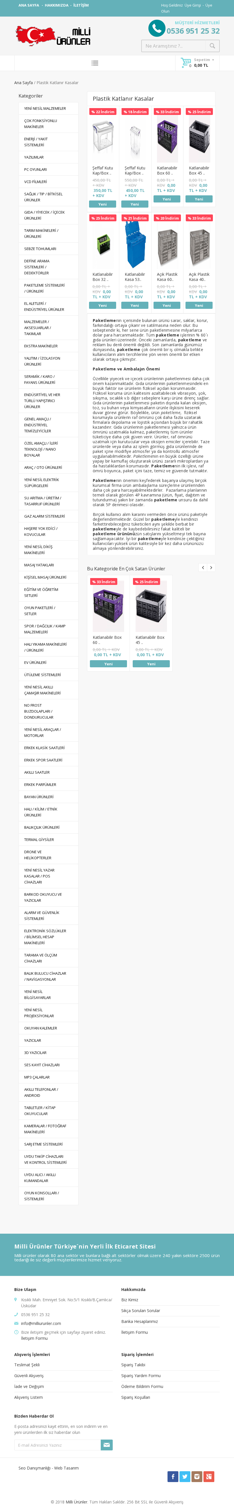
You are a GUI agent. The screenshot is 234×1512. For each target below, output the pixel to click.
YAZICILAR (32, 1040)
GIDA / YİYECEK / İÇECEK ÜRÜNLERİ (44, 215)
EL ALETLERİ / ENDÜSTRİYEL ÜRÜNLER (44, 306)
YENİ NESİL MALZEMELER (45, 108)
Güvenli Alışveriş (29, 1375)
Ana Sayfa (23, 82)
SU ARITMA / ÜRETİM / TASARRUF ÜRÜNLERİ (42, 500)
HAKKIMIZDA (56, 5)
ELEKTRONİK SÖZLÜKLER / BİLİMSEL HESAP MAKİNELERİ (45, 936)
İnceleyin (103, 126)
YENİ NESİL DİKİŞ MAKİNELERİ (38, 549)
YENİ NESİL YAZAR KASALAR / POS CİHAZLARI (39, 876)
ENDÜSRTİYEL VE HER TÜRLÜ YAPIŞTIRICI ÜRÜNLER (42, 400)
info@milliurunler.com (41, 1323)
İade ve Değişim (29, 1386)
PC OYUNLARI (35, 169)
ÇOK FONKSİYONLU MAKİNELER (40, 123)
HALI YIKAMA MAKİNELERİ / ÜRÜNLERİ (45, 647)
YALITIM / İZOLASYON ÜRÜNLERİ (42, 361)
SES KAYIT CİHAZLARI (42, 1064)
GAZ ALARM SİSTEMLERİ (44, 516)
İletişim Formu (34, 1338)
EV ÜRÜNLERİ (35, 662)
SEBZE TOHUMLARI (40, 248)
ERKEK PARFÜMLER (40, 784)
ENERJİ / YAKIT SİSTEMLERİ (36, 141)
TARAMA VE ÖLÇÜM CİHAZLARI (40, 958)
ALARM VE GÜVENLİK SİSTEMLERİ (41, 915)
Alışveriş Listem (28, 1397)
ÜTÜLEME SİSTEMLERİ (42, 674)
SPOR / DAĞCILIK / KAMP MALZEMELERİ (45, 629)
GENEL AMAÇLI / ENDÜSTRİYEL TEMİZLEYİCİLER (37, 424)
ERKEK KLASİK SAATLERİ (44, 747)
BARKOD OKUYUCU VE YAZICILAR (43, 897)
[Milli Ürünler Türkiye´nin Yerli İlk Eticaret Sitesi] (52, 36)
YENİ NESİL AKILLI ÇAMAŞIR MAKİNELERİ (42, 690)
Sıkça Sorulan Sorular (140, 1310)
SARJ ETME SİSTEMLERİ (43, 1144)
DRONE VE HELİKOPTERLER (37, 854)
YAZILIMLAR (34, 157)
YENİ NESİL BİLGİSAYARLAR (37, 994)
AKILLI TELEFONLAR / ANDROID (41, 1092)
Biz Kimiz (129, 1299)
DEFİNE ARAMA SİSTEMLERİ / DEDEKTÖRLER (36, 266)
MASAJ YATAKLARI (39, 564)
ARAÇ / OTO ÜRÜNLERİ (43, 467)
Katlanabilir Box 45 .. (199, 170)
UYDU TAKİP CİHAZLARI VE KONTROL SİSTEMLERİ (45, 1159)
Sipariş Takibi (133, 1364)
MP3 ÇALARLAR (37, 1077)
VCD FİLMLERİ (35, 181)
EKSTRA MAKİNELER (41, 345)
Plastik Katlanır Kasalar (123, 98)
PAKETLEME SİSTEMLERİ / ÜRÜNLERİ (44, 288)
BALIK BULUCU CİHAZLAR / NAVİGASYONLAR (45, 976)
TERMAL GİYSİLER (39, 839)
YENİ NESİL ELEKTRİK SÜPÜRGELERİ (41, 482)
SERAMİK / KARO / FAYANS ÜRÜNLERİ (39, 379)
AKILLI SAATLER (37, 772)
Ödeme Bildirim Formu (142, 1386)
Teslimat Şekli (27, 1364)
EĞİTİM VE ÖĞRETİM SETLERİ (41, 592)
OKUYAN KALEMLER (40, 1028)
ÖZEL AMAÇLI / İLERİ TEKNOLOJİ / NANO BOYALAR (41, 449)
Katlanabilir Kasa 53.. (135, 276)
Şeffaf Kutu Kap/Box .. (102, 170)
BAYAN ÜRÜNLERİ (39, 796)
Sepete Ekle (102, 141)
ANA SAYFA (29, 5)
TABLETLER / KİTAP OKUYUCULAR (40, 1110)
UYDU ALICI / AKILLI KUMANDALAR (40, 1177)
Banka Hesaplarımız (139, 1321)
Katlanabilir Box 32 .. (102, 276)
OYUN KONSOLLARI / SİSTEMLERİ (41, 1195)
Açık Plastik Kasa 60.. (167, 276)
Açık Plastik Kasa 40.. (199, 276)
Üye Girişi (193, 5)
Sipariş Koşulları (135, 1397)
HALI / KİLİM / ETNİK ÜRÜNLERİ (40, 812)
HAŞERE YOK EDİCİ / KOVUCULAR (41, 531)
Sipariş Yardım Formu (141, 1375)
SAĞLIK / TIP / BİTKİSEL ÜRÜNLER (43, 196)
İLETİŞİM (81, 5)
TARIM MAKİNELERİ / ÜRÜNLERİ (41, 233)
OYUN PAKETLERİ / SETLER (39, 610)
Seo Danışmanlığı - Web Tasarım (49, 1468)
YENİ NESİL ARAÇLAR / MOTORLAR (42, 732)
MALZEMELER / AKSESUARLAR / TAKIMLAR (37, 327)
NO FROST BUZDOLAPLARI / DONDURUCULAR (38, 711)
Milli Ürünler (76, 1502)
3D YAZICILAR (35, 1052)
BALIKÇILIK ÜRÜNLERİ (42, 827)
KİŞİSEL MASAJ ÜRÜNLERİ (45, 577)
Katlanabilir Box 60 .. (167, 170)
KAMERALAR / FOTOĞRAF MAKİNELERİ (45, 1128)
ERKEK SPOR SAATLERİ (43, 760)
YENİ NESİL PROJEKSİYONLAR (39, 1012)
